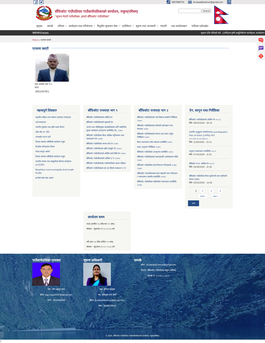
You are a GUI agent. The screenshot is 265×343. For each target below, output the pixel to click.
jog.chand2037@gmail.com (59, 294)
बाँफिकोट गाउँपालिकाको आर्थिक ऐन (99, 117)
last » (215, 196)
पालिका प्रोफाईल (200, 26)
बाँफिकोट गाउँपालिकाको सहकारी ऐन (99, 122)
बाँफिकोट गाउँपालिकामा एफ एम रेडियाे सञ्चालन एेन (106, 168)
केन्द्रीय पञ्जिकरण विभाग (45, 146)
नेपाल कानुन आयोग (42, 151)
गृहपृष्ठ (39, 26)
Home (35, 40)
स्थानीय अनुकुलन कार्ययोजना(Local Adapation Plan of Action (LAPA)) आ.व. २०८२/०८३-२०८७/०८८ (208, 135)
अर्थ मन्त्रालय (40, 122)
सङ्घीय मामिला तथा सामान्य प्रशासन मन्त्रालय (53, 117)
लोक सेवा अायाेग (42, 132)
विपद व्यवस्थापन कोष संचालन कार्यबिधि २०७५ (154, 142)
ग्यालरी (163, 26)
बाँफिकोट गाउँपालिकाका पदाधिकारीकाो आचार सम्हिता (106, 163)
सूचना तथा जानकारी (146, 26)
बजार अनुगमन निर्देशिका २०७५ (149, 147)
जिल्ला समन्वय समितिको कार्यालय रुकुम (50, 141)
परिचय (61, 26)
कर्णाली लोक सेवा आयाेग (44, 178)
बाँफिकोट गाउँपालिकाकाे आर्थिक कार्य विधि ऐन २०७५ (106, 153)
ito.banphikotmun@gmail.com (110, 300)
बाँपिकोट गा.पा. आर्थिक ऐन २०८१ (201, 163)
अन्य (193, 203)
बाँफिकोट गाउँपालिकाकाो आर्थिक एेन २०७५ (103, 158)
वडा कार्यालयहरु (179, 26)
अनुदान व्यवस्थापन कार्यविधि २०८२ (202, 151)
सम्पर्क (50, 26)
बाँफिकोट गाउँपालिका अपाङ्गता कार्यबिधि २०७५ (155, 152)
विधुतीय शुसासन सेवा (107, 26)
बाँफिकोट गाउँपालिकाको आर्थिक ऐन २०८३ (205, 119)
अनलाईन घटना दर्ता (43, 137)
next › (203, 196)
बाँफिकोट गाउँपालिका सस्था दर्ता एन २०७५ (102, 143)
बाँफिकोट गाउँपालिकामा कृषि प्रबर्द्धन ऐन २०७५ (104, 148)
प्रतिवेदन (126, 26)
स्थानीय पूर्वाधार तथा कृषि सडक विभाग (49, 127)
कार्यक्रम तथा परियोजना (80, 26)
